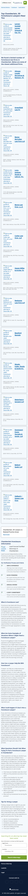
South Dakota (22, 7)
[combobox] (14, 845)
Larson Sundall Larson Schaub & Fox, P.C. (18, 28)
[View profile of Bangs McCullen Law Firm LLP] (8, 143)
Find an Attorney (6, 864)
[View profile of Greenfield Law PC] (8, 110)
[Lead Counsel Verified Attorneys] (4, 548)
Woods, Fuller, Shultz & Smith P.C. (20, 366)
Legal (3, 872)
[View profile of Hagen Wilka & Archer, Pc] (8, 272)
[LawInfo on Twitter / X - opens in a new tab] (11, 882)
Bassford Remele (18, 334)
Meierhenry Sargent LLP (19, 401)
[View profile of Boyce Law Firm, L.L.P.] (8, 209)
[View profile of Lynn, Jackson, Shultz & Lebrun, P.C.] (8, 176)
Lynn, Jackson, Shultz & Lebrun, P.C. (19, 173)
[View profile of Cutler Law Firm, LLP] (8, 240)
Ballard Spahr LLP (18, 466)
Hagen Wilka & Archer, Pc (19, 269)
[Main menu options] (6, 2)
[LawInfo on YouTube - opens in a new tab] (16, 882)
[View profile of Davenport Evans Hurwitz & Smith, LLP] (8, 437)
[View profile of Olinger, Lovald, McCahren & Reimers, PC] (8, 78)
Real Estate (6, 534)
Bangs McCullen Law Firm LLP (20, 139)
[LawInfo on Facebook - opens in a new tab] (7, 882)
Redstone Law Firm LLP (20, 302)
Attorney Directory (5, 7)
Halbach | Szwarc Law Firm (19, 498)
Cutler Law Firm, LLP (19, 237)
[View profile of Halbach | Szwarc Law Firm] (8, 502)
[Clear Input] (25, 845)
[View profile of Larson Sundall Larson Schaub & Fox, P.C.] (8, 32)
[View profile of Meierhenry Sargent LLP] (8, 403)
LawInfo (3, 868)
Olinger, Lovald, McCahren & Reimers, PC (19, 74)
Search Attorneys (14, 857)
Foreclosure (14, 7)
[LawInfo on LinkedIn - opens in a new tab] (21, 882)
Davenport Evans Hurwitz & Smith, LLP (19, 433)
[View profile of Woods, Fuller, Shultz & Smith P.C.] (8, 370)
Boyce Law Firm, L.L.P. (19, 206)
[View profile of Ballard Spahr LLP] (8, 469)
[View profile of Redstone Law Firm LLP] (8, 304)
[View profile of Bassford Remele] (8, 337)
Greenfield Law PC (19, 109)
